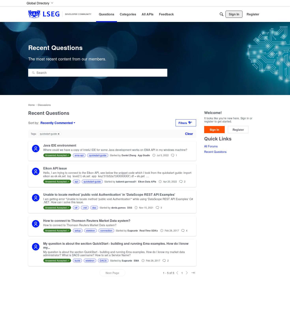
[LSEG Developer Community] (59, 14)
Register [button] (238, 130)
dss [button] (94, 207)
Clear (189, 133)
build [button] (77, 260)
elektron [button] (90, 230)
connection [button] (106, 230)
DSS (129, 207)
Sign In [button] (214, 130)
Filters (183, 123)
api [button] (76, 181)
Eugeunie (132, 230)
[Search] (221, 14)
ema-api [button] (79, 155)
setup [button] (78, 230)
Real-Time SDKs (148, 230)
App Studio (144, 155)
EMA (136, 260)
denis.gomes (118, 207)
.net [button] (85, 207)
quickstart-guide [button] (97, 155)
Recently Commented (56, 122)
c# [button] (76, 207)
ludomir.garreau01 (126, 181)
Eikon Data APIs (147, 181)
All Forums (211, 146)
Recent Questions (215, 152)
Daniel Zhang (129, 155)
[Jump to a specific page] (193, 273)
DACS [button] (103, 260)
